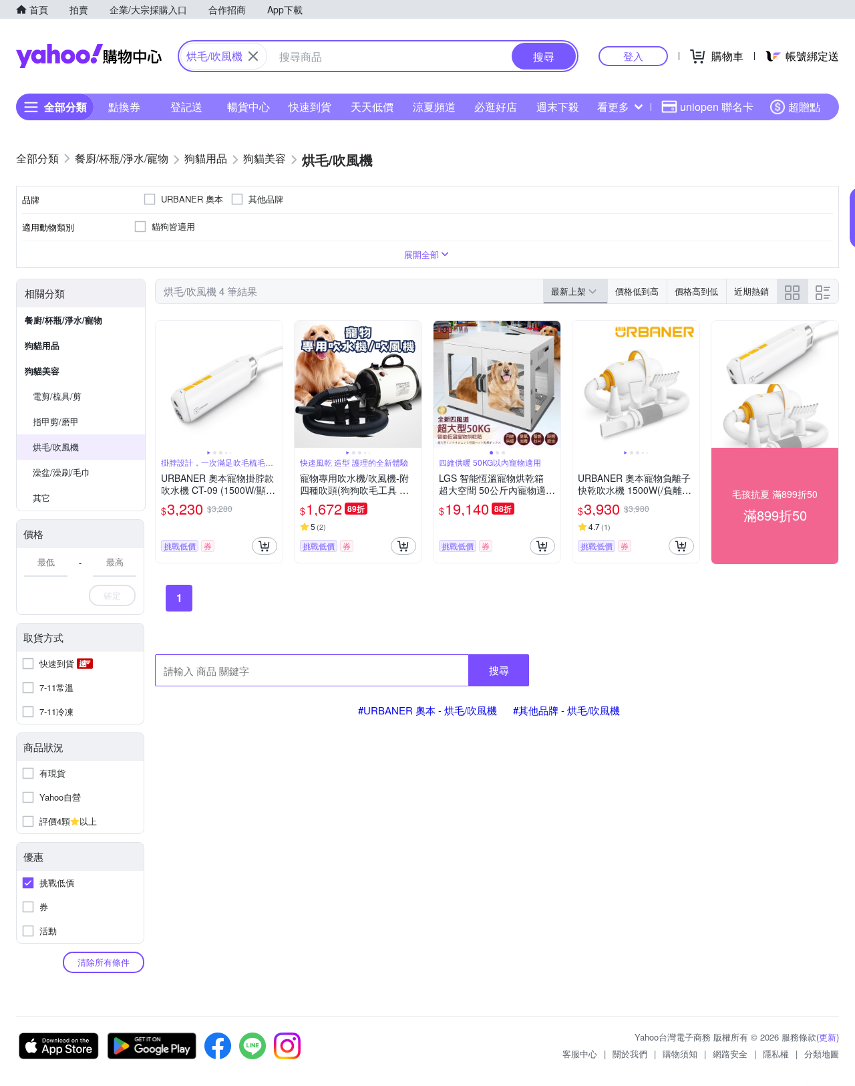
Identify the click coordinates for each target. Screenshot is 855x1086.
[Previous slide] (164, 384)
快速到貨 (310, 106)
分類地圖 (821, 1053)
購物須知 (680, 1053)
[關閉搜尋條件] (253, 56)
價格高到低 (696, 291)
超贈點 (804, 106)
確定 (112, 595)
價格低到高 (637, 291)
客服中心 (579, 1053)
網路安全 (730, 1053)
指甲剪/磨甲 (56, 421)
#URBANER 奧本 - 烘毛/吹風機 (427, 710)
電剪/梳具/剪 (57, 396)
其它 (41, 497)
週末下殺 (557, 106)
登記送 (186, 106)
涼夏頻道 (434, 106)
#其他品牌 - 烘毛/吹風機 (566, 710)
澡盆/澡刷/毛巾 (61, 472)
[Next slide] (274, 384)
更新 (827, 1037)
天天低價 (372, 106)
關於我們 (630, 1053)
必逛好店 (495, 106)
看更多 (613, 106)
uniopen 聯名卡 (716, 106)
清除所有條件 (103, 962)
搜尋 (499, 670)
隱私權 (776, 1053)
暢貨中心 (248, 106)
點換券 (124, 106)
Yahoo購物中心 (89, 56)
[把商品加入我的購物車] (264, 546)
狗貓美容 (42, 370)
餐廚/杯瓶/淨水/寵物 (63, 319)
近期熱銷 (751, 291)
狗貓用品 (42, 345)
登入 (633, 56)
